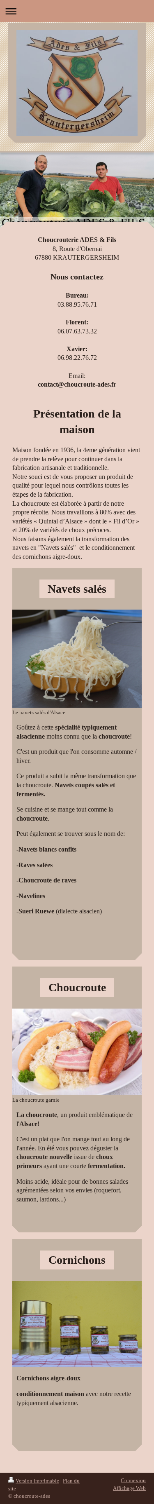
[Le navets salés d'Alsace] (77, 658)
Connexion (133, 1480)
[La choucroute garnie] (77, 1052)
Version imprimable (37, 1481)
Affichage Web (129, 1488)
